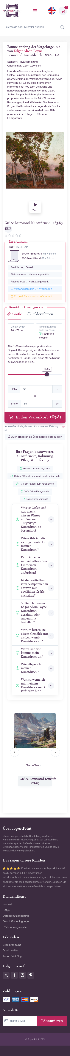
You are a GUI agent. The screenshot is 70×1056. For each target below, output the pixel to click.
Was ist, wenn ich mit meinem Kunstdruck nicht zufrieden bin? (33, 685)
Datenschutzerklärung (16, 915)
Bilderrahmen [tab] (42, 314)
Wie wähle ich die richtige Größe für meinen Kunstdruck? (33, 544)
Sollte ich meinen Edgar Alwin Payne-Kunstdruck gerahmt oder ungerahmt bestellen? (34, 613)
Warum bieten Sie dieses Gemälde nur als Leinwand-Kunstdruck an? (34, 635)
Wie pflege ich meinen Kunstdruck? (31, 668)
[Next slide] (55, 752)
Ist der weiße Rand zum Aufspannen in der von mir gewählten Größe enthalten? (34, 588)
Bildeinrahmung (12, 944)
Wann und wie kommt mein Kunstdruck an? (32, 653)
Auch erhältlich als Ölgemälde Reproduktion (36, 436)
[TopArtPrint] (12, 10)
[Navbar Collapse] (35, 10)
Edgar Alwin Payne (28, 51)
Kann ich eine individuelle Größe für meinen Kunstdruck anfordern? (34, 565)
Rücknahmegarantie (15, 927)
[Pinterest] (30, 975)
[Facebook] (14, 975)
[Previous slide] (14, 752)
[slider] (47, 374)
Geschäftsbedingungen (16, 921)
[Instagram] (22, 975)
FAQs (6, 910)
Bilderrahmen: (30, 274)
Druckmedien (10, 950)
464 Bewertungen (33, 873)
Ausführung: (22, 267)
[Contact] (63, 428)
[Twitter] (6, 975)
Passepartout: (30, 281)
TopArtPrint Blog (12, 956)
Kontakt (7, 904)
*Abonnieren (52, 1021)
